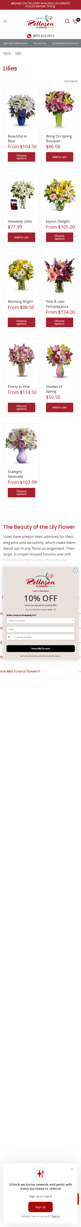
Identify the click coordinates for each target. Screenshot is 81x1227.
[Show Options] (72, 621)
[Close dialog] (75, 570)
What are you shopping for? (21, 615)
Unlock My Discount (40, 648)
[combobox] (39, 621)
